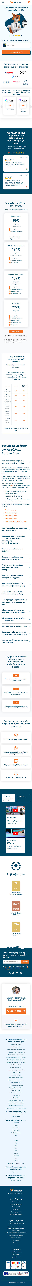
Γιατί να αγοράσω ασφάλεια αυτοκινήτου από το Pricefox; (13, 462)
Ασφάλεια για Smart (16, 1064)
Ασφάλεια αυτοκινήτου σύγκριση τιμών (16, 1062)
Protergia (16, 1140)
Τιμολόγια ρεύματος (16, 1132)
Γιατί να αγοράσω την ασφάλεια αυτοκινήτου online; (14, 529)
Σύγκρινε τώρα (15, 52)
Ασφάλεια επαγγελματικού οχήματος (16, 521)
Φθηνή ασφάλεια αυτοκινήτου (16, 1105)
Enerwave (16, 1138)
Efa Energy (16, 1160)
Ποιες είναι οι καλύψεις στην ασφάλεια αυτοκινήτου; (13, 558)
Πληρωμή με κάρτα (16, 1201)
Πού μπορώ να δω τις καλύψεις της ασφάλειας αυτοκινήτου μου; (14, 633)
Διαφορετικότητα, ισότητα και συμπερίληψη (16, 1232)
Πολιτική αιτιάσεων (16, 1237)
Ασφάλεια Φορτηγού (16, 1075)
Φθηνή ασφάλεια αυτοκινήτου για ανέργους (16, 1108)
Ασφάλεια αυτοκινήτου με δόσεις (16, 1054)
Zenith (16, 1145)
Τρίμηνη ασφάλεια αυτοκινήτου (16, 1103)
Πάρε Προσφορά (16, 331)
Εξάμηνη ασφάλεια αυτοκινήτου (16, 1080)
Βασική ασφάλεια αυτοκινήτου (16, 1077)
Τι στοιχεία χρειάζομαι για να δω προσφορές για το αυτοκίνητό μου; (14, 602)
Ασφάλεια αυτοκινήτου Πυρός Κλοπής (16, 1059)
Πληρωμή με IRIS (16, 1206)
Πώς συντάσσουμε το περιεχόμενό (16, 1235)
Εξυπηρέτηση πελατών (16, 1082)
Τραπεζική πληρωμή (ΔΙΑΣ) (16, 1204)
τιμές (11, 485)
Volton (16, 1150)
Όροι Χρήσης (16, 1242)
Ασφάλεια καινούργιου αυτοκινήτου (16, 1070)
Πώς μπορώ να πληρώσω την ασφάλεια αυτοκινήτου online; (13, 611)
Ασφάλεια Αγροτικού (16, 1044)
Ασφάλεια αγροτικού (11, 515)
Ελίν (16, 1158)
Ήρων (16, 1148)
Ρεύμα (16, 1125)
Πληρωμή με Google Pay (16, 1214)
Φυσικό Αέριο (16, 1127)
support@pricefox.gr (16, 1026)
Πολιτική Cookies (16, 1240)
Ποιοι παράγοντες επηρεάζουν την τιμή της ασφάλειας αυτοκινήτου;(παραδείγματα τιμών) (13, 539)
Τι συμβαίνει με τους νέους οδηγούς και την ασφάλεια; (12, 593)
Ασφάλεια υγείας (16, 1172)
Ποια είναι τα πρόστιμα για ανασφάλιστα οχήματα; (12, 577)
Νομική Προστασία (16, 1095)
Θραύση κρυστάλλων (16, 1090)
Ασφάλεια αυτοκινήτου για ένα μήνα (16, 1049)
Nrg (16, 1143)
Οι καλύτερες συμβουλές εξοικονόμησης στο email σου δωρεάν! (16, 955)
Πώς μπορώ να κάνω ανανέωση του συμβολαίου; (14, 619)
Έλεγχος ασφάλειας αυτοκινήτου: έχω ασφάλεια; (15, 641)
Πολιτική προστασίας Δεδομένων (16, 1223)
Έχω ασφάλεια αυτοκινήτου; (16, 1087)
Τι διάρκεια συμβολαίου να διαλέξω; (12, 550)
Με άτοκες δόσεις (16, 1209)
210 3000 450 (16, 1254)
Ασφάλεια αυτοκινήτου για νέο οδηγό (16, 1052)
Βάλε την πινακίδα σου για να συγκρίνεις (15, 40)
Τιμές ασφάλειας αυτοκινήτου (16, 1100)
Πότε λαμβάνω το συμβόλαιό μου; (15, 626)
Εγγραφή (25, 961)
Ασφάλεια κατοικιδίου (16, 1180)
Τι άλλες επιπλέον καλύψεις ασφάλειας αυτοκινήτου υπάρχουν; (12, 567)
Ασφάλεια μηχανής (10, 510)
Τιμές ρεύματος (16, 1130)
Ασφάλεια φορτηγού (11, 513)
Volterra (16, 1153)
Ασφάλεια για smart (11, 518)
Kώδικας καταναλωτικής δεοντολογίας (16, 1226)
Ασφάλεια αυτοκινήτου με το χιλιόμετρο (16, 1057)
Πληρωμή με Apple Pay (16, 1212)
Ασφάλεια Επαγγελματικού (16, 1067)
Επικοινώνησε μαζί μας (16, 1251)
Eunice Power (16, 1155)
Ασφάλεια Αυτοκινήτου (16, 1047)
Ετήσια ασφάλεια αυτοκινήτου (16, 1085)
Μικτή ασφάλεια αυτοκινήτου (16, 1092)
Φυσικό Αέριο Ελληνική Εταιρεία (16, 1163)
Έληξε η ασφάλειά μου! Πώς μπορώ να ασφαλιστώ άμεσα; (13, 585)
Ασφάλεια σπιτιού (16, 1116)
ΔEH (16, 1135)
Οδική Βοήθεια (16, 1097)
